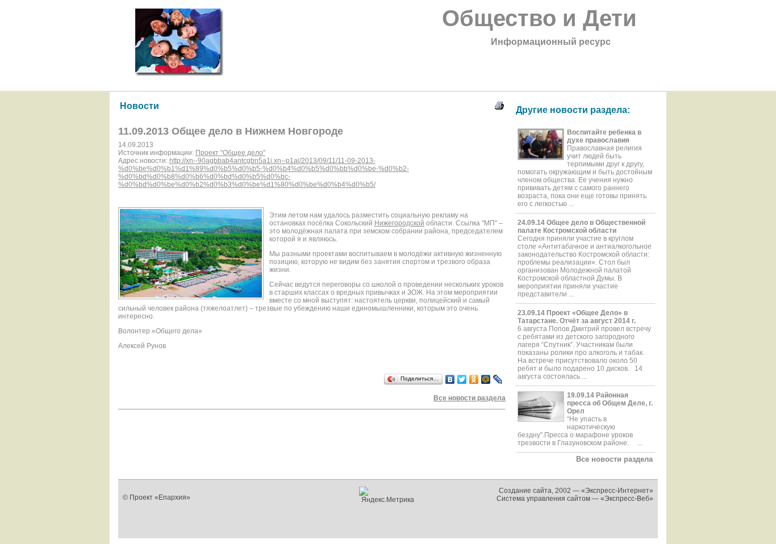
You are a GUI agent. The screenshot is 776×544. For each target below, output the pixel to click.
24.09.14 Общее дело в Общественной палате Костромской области (581, 227)
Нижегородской (399, 223)
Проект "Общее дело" (230, 153)
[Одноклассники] (474, 379)
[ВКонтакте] (450, 379)
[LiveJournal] (498, 379)
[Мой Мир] (486, 379)
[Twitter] (462, 379)
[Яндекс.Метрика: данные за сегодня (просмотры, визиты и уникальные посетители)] (388, 495)
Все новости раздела (614, 459)
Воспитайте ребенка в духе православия (604, 136)
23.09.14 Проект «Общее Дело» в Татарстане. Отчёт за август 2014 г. (577, 317)
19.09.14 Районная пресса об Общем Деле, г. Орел (610, 403)
